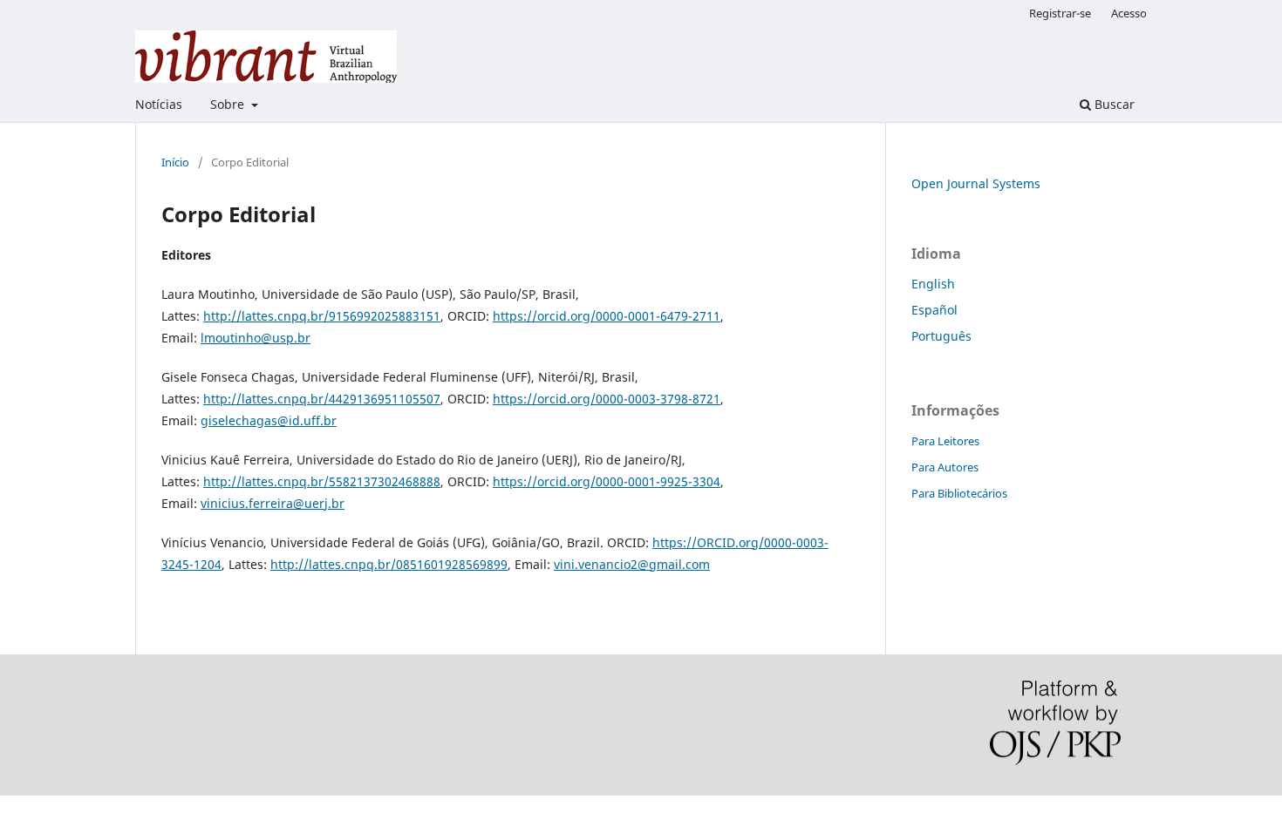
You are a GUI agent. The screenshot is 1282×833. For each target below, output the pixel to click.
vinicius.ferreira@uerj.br (272, 503)
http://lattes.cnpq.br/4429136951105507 (321, 398)
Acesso (1129, 13)
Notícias (158, 104)
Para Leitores (945, 441)
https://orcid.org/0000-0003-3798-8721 (606, 398)
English (933, 283)
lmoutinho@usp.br (255, 337)
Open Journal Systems (975, 183)
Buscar (1113, 104)
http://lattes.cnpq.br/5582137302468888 (321, 481)
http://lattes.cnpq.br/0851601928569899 (389, 564)
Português (941, 336)
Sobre (229, 104)
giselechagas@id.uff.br (269, 420)
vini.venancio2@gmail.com (632, 564)
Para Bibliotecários (959, 493)
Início (175, 162)
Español (934, 309)
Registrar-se (1060, 13)
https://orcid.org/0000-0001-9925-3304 (606, 481)
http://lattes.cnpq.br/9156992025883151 (321, 316)
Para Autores (945, 467)
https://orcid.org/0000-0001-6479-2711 (606, 316)
